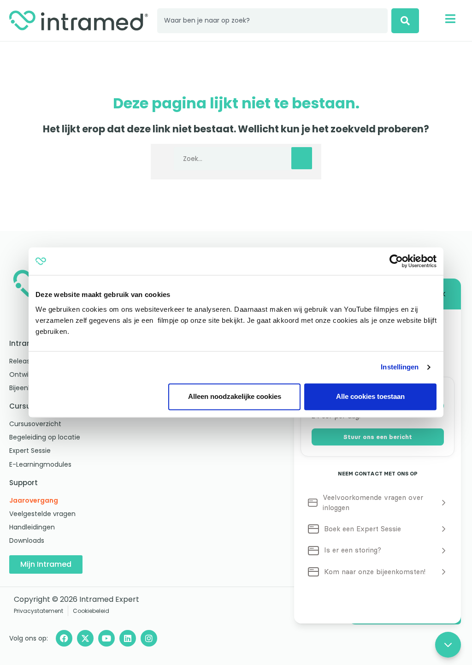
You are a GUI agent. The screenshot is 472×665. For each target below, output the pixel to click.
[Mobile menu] (450, 18)
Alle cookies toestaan (370, 396)
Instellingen (400, 367)
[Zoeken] (405, 20)
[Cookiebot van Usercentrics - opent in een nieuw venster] (396, 261)
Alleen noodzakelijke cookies (234, 396)
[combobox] (272, 20)
